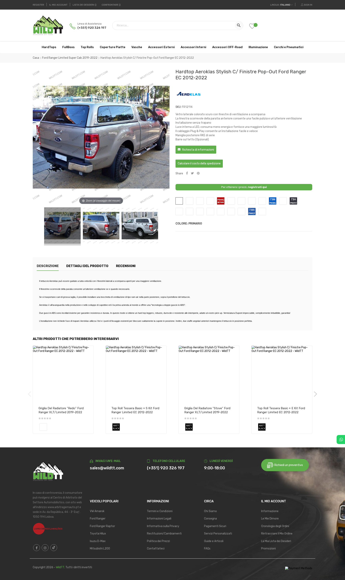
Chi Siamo (210, 511)
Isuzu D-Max (98, 541)
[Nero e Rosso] (43, 427)
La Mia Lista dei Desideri (276, 541)
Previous (31, 394)
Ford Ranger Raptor (102, 526)
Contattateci (156, 548)
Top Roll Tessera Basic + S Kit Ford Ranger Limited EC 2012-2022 (135, 410)
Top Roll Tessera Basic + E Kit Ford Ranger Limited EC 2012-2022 (281, 410)
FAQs (207, 548)
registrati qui (257, 187)
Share (187, 173)
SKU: (178, 107)
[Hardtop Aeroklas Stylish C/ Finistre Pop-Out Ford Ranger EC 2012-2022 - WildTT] (62, 226)
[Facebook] (36, 547)
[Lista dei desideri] (255, 26)
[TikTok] (53, 547)
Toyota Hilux (98, 533)
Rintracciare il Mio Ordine (276, 533)
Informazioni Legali (159, 518)
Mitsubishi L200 (100, 548)
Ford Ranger (97, 518)
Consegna (210, 518)
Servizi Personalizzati (218, 533)
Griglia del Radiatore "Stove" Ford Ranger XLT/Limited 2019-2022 (207, 410)
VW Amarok (97, 511)
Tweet (192, 173)
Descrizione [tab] (48, 266)
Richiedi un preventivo (288, 465)
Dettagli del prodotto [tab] (87, 266)
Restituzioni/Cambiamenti (164, 533)
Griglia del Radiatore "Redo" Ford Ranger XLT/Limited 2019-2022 (61, 410)
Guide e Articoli (213, 541)
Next (314, 394)
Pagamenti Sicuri (215, 526)
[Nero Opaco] (116, 427)
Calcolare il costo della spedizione (199, 163)
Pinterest (198, 173)
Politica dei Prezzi (158, 541)
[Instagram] (45, 547)
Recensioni (126, 266)
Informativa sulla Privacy (163, 526)
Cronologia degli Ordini (275, 526)
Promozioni (268, 548)
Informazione (270, 511)
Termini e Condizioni (159, 511)
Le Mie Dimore (270, 518)
